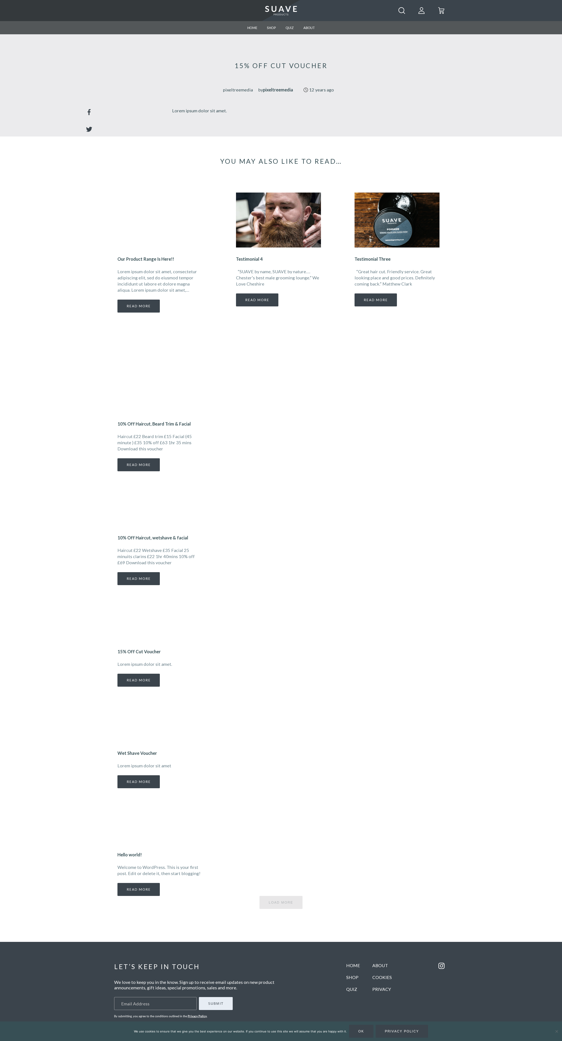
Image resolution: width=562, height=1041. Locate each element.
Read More (139, 465)
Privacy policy (402, 1031)
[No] (556, 1031)
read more (139, 306)
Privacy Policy (197, 1016)
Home (252, 28)
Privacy (381, 989)
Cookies (382, 977)
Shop (271, 28)
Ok (361, 1031)
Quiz (290, 28)
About (309, 28)
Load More (281, 902)
